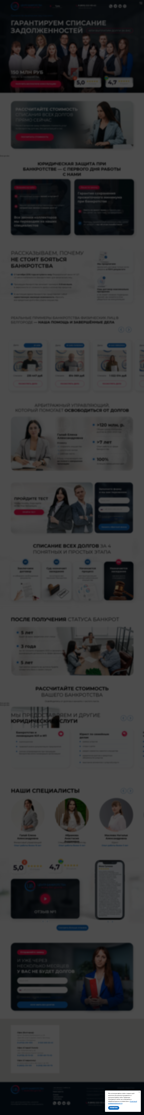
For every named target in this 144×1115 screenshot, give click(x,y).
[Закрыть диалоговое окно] (140, 3)
